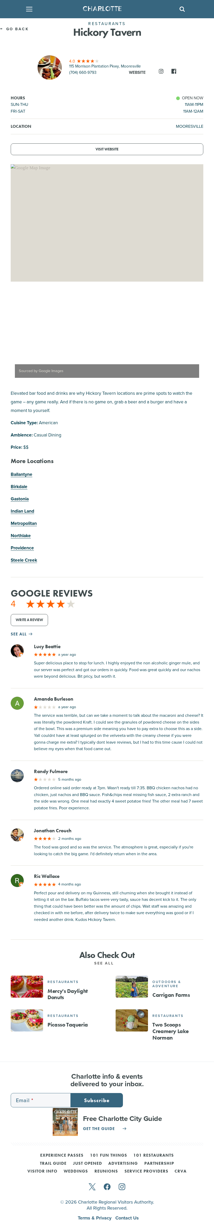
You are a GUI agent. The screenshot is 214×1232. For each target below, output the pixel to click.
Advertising (123, 1164)
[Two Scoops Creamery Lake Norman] (132, 1020)
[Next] (195, 338)
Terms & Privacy (95, 1218)
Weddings (76, 1171)
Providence (22, 547)
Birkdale (19, 486)
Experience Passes (62, 1156)
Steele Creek (24, 560)
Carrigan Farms (171, 995)
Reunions (106, 1171)
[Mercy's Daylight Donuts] (27, 987)
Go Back (16, 29)
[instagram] (122, 1187)
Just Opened (87, 1164)
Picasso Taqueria (67, 1024)
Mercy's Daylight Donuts (67, 994)
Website (137, 72)
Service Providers (146, 1171)
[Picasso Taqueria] (27, 1020)
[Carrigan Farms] (132, 987)
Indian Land (22, 511)
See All (105, 963)
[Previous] (19, 338)
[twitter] (92, 1187)
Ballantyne (21, 474)
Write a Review (29, 620)
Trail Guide (53, 1164)
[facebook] (107, 1187)
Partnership (159, 1164)
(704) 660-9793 (83, 72)
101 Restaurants (153, 1156)
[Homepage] (105, 9)
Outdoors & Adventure (166, 983)
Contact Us (127, 1218)
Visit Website (107, 149)
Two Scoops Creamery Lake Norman (170, 1031)
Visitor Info (42, 1171)
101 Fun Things (108, 1156)
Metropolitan (24, 523)
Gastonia (20, 498)
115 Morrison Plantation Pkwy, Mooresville (105, 66)
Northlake (21, 535)
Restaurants (63, 981)
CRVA (181, 1171)
